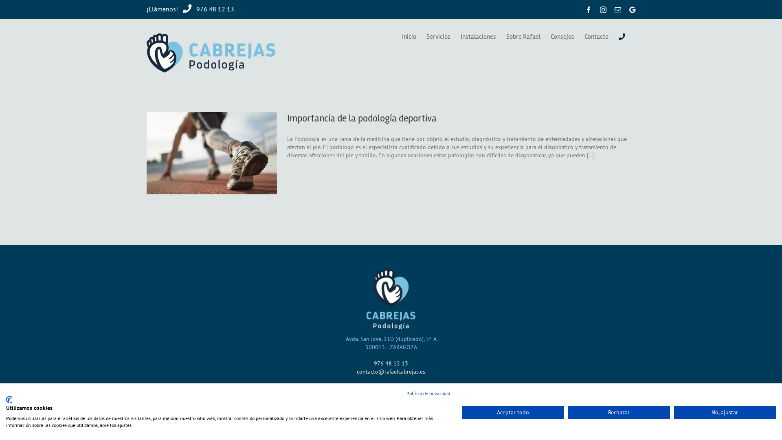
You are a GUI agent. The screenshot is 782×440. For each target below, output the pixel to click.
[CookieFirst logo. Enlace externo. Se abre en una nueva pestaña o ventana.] (9, 399)
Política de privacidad (428, 393)
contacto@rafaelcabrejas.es (391, 371)
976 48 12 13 (212, 9)
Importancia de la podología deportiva (362, 118)
